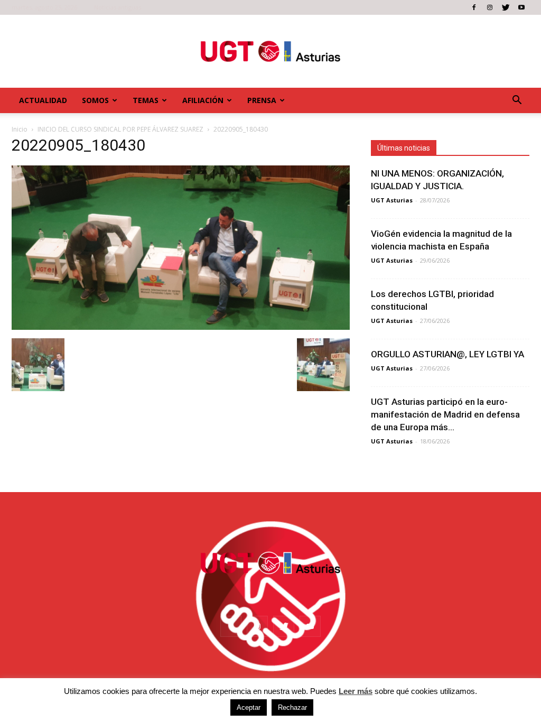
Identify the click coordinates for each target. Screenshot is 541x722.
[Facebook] (474, 7)
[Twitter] (506, 7)
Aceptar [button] (248, 707)
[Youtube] (521, 7)
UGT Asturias (392, 200)
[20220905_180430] (181, 327)
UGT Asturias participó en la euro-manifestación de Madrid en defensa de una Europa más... (445, 414)
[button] (516, 100)
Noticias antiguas (117, 7)
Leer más (355, 691)
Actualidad (43, 100)
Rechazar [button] (292, 707)
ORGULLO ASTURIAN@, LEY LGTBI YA (447, 354)
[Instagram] (490, 7)
